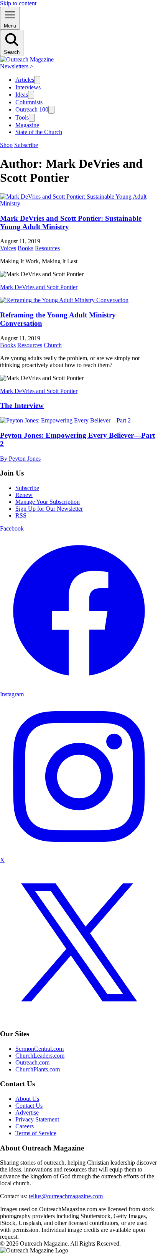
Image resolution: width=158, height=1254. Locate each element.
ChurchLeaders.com (39, 1055)
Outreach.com (32, 1062)
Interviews (28, 87)
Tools (22, 117)
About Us (27, 1098)
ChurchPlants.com (37, 1069)
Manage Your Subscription (47, 501)
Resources (47, 248)
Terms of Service (35, 1133)
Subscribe (26, 145)
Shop (6, 145)
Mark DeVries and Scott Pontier (38, 287)
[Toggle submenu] (37, 80)
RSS (20, 515)
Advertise (27, 1112)
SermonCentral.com (39, 1048)
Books (25, 248)
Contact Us (29, 1105)
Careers (24, 1126)
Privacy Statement (37, 1119)
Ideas (21, 94)
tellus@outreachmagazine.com (66, 1196)
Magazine (27, 125)
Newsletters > (16, 66)
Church (53, 345)
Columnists (29, 102)
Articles (24, 79)
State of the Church (38, 132)
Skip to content (18, 3)
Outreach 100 (31, 109)
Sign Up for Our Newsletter (49, 508)
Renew (24, 495)
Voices (8, 248)
